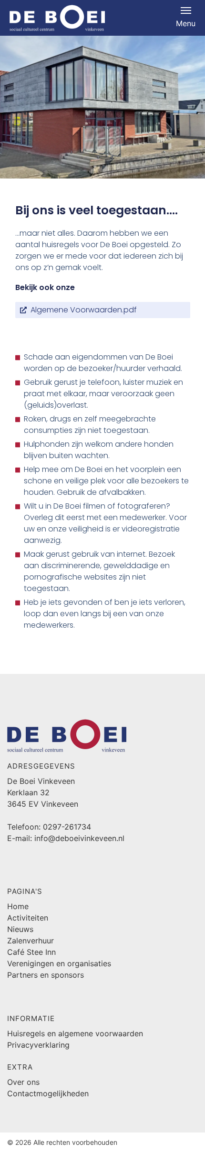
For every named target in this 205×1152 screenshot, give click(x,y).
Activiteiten (27, 917)
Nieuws (20, 929)
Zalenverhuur (30, 940)
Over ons (23, 1082)
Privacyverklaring (38, 1045)
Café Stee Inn (31, 952)
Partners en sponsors (45, 975)
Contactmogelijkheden (48, 1093)
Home (18, 906)
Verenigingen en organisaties (59, 963)
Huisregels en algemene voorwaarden (75, 1033)
